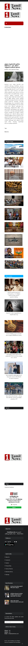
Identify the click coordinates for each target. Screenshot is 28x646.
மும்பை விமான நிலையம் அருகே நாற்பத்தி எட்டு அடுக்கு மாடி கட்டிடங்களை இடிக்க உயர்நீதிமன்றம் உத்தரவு (12, 242)
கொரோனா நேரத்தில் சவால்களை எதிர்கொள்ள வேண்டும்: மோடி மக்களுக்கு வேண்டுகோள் (13, 176)
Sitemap (7, 574)
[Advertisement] (14, 48)
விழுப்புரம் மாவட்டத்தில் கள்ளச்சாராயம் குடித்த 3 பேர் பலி (13, 203)
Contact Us (7, 560)
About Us (7, 557)
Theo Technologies (16, 642)
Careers (7, 562)
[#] (14, 457)
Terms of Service (9, 568)
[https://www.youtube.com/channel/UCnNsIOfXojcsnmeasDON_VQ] (14, 15)
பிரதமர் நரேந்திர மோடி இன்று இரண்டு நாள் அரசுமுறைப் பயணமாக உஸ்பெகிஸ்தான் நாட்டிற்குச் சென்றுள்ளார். (14, 377)
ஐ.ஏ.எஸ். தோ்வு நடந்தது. (10, 266)
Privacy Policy (8, 565)
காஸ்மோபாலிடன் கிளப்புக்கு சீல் (11, 165)
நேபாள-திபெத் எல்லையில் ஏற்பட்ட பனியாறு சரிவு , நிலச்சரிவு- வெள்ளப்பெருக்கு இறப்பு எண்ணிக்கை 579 (14, 397)
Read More (20, 534)
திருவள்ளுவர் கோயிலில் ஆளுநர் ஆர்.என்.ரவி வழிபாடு (12, 217)
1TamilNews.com (13, 640)
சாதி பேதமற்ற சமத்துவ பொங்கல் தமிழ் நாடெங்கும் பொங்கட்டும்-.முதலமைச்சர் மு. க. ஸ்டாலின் (14, 229)
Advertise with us (9, 571)
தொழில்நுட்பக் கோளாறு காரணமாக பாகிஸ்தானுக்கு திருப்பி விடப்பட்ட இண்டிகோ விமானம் (14, 152)
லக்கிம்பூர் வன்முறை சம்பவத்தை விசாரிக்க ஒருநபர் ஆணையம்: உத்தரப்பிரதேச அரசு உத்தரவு (16, 595)
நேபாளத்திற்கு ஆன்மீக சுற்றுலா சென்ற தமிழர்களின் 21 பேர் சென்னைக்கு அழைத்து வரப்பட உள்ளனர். (14, 356)
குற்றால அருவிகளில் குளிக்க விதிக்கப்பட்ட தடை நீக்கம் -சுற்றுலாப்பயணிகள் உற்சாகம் (12, 65)
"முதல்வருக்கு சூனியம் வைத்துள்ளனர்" (13, 256)
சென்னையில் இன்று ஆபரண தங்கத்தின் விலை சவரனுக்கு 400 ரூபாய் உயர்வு (12, 190)
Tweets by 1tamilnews (9, 487)
